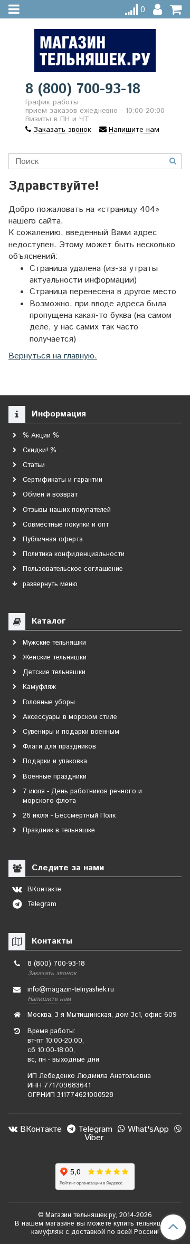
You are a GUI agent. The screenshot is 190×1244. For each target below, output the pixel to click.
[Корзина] (176, 10)
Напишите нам (49, 999)
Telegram (93, 1129)
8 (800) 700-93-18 (82, 89)
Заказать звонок (52, 973)
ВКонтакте (39, 1129)
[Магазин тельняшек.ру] (95, 48)
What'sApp (147, 1129)
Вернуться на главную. (52, 356)
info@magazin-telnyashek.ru (70, 990)
